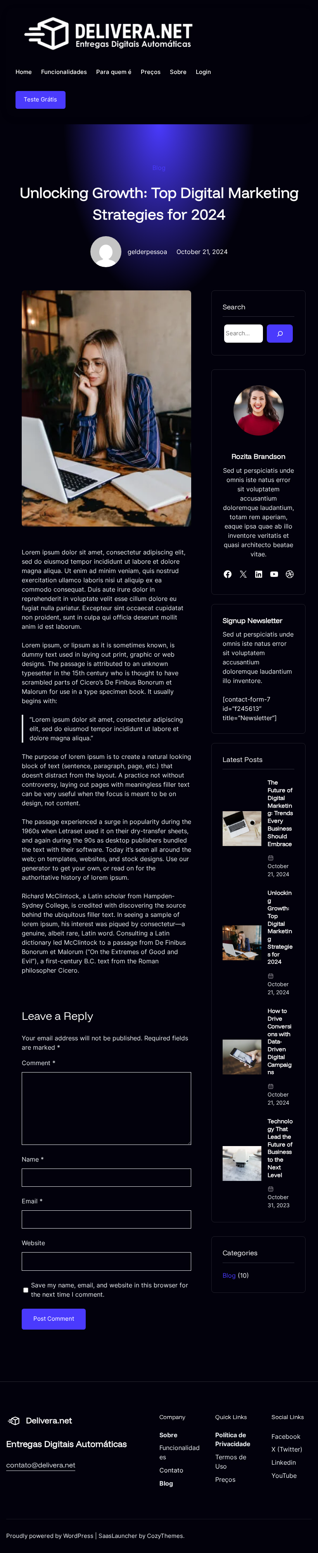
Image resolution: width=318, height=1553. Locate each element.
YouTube (284, 1475)
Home (24, 72)
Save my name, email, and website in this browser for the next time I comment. (109, 1289)
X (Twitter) (286, 1449)
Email (32, 1201)
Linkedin (283, 1462)
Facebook (286, 1436)
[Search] (280, 333)
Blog (159, 168)
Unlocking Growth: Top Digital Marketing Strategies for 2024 (280, 927)
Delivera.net (49, 1420)
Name (33, 1159)
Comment (38, 1063)
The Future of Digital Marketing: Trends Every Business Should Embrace (280, 813)
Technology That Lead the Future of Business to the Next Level (280, 1147)
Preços (225, 1479)
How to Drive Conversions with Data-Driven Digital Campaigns (280, 1041)
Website (33, 1243)
